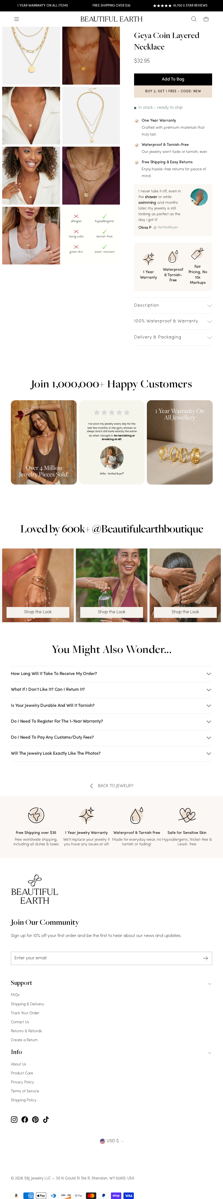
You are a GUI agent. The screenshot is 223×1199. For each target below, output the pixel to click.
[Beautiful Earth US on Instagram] (14, 1119)
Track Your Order (25, 1013)
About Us (18, 1064)
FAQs (15, 995)
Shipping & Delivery (27, 1004)
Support (21, 983)
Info (16, 1052)
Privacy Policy (22, 1082)
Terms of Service (25, 1091)
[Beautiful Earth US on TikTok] (46, 1119)
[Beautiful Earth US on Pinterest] (35, 1119)
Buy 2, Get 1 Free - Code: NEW (173, 91)
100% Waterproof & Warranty (166, 321)
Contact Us (20, 1022)
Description (146, 305)
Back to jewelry (116, 786)
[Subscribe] (205, 958)
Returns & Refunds (26, 1031)
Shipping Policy (23, 1100)
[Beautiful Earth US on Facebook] (24, 1119)
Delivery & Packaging (157, 337)
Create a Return (24, 1040)
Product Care (22, 1073)
